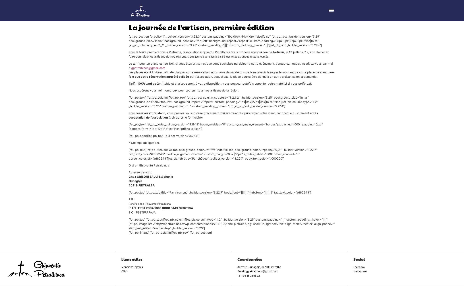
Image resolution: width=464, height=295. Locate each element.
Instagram (360, 271)
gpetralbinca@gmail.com (148, 68)
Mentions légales (132, 267)
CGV (123, 271)
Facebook (359, 267)
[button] (331, 11)
